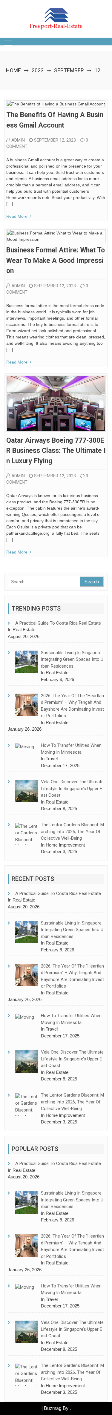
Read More (16, 216)
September (69, 70)
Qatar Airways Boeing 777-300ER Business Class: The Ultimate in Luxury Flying (56, 450)
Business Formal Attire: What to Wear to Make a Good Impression (55, 260)
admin (18, 140)
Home (13, 70)
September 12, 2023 (55, 140)
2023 (38, 70)
